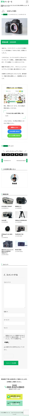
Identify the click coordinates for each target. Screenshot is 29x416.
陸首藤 (14, 183)
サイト (6, 328)
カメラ (11, 146)
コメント (7, 282)
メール (6, 320)
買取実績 (5, 14)
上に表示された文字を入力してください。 (14, 348)
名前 (6, 312)
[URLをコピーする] (25, 154)
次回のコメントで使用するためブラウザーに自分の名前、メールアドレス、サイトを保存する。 (15, 337)
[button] (4, 154)
